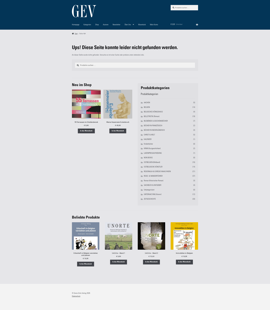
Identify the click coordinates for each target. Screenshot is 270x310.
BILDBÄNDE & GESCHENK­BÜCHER (156, 121)
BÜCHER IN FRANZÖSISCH (153, 126)
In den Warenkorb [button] (86, 131)
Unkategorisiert (149, 190)
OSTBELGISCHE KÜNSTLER (153, 167)
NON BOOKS (148, 158)
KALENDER (147, 139)
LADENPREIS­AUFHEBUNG (153, 153)
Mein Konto (154, 25)
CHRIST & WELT (149, 135)
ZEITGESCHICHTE (150, 199)
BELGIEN (147, 107)
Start (76, 34)
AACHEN (147, 103)
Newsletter (116, 25)
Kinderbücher (148, 144)
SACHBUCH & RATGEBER (152, 185)
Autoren (105, 25)
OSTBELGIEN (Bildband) (152, 162)
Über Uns (128, 25)
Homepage (75, 25)
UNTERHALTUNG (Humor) (152, 194)
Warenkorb (142, 25)
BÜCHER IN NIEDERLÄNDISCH (154, 130)
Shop (97, 25)
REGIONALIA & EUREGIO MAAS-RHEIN (157, 172)
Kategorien (87, 25)
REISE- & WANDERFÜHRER (153, 176)
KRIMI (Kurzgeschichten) (152, 149)
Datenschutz (76, 296)
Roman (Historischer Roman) (153, 181)
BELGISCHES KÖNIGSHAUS (153, 112)
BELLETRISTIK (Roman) (151, 117)
